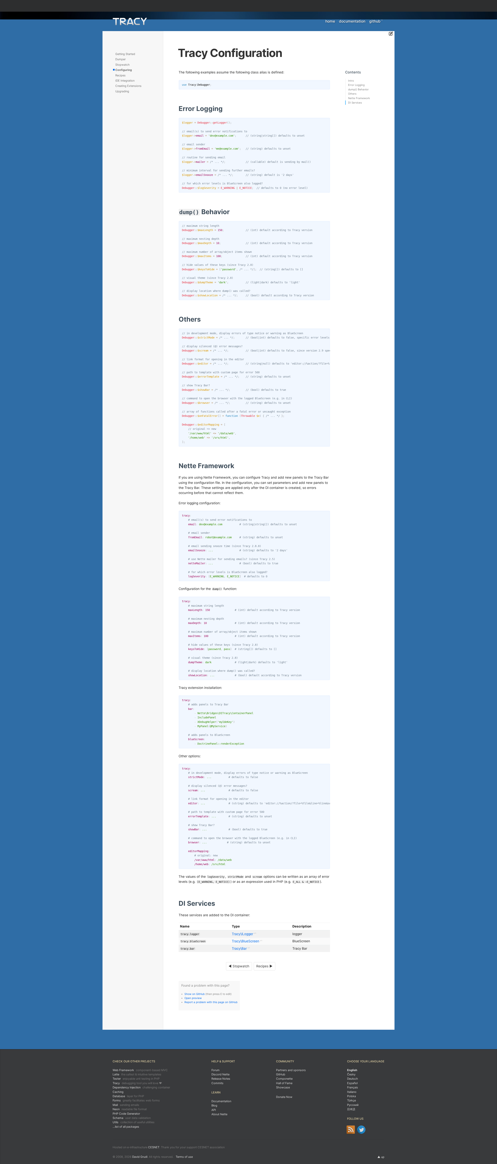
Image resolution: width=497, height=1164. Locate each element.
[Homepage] (130, 21)
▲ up (380, 1157)
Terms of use (184, 1156)
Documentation (352, 21)
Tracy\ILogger (242, 934)
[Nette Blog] (350, 1130)
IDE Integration (125, 80)
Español (352, 1083)
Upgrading (122, 91)
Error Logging (356, 84)
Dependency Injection (141, 1087)
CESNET (153, 1147)
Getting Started (125, 54)
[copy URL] (224, 109)
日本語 (351, 1109)
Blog (214, 1105)
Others (352, 93)
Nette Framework (359, 98)
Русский (353, 1104)
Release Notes (220, 1078)
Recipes (120, 75)
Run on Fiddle (326, 83)
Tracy (137, 1083)
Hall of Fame (284, 1083)
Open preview (193, 998)
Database (128, 1096)
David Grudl (139, 1156)
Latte (137, 1074)
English (352, 1070)
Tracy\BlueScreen (245, 941)
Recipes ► (264, 966)
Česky (351, 1074)
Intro (351, 80)
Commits (217, 1083)
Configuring (123, 70)
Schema (132, 1117)
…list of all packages (126, 1126)
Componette (284, 1078)
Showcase (283, 1087)
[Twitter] (361, 1130)
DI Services (355, 102)
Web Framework (140, 1070)
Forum (215, 1070)
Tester (136, 1078)
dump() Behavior (358, 89)
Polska (351, 1096)
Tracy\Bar (239, 948)
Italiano (351, 1091)
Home (330, 21)
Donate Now (284, 1097)
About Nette (219, 1114)
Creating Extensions (128, 85)
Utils (134, 1122)
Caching (118, 1091)
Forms (136, 1100)
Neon (130, 1109)
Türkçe (351, 1100)
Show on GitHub (194, 994)
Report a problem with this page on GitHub (210, 1002)
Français (352, 1087)
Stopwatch (122, 64)
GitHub (375, 21)
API (213, 1110)
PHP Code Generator (126, 1113)
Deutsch (352, 1078)
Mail (126, 1104)
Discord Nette (220, 1074)
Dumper (120, 59)
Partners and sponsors (291, 1070)
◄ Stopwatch (239, 966)
